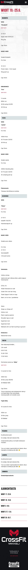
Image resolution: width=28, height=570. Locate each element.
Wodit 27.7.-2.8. (6, 512)
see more (3, 92)
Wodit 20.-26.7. (6, 517)
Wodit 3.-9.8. (5, 506)
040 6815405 (14, 556)
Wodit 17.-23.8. (6, 494)
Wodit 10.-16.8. (6, 500)
